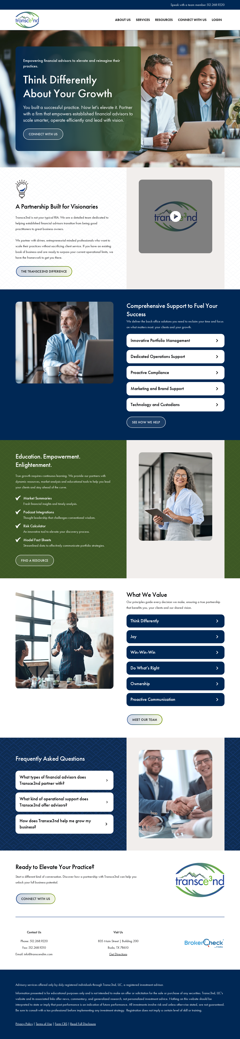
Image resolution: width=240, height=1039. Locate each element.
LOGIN (217, 20)
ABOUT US (123, 20)
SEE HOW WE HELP (146, 422)
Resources (164, 20)
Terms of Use (44, 1024)
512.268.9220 (215, 5)
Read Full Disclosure (83, 1024)
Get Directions (118, 954)
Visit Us (118, 932)
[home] (27, 20)
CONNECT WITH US (192, 20)
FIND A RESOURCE (34, 560)
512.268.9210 (37, 948)
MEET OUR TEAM (144, 720)
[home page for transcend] (200, 880)
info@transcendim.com (38, 954)
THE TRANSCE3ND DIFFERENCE (44, 271)
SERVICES (143, 20)
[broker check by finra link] (204, 943)
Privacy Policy (24, 1024)
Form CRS (61, 1024)
